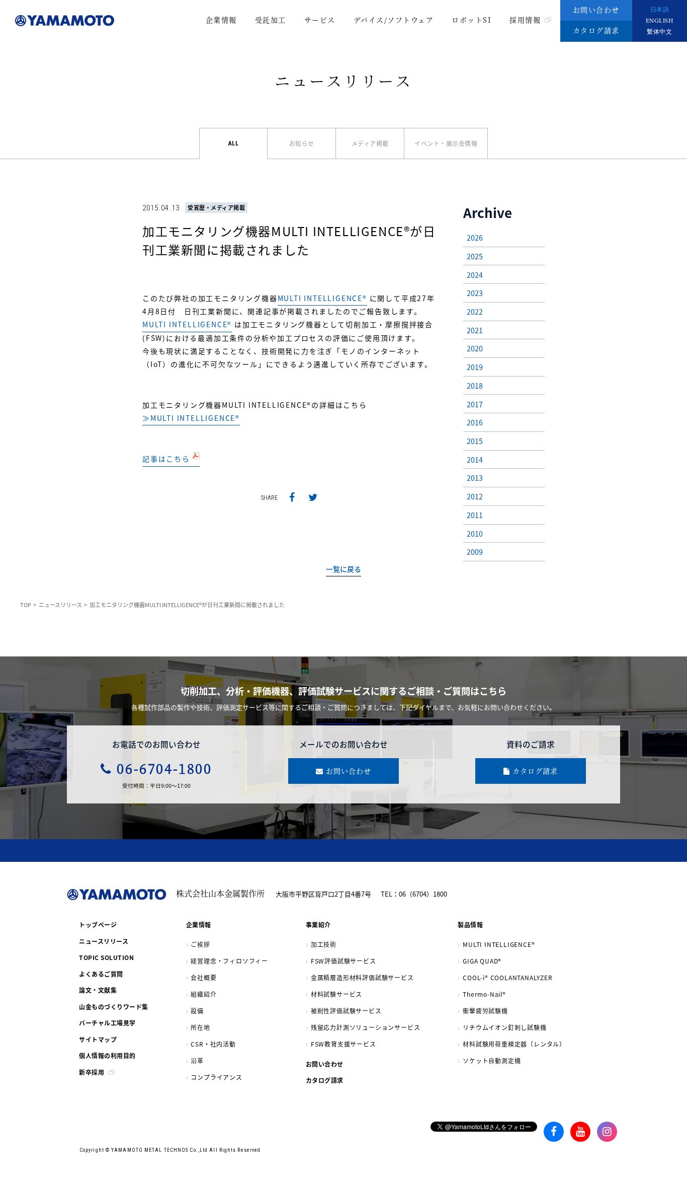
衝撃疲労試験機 (485, 1010)
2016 (475, 422)
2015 (475, 440)
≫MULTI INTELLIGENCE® (191, 418)
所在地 (200, 1027)
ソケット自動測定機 (492, 1060)
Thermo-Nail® (484, 994)
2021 (475, 330)
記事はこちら (167, 459)
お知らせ (301, 143)
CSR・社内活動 (213, 1044)
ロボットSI (471, 20)
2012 (475, 496)
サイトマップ (98, 1039)
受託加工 (270, 20)
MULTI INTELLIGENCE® (322, 298)
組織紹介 (203, 994)
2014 (475, 459)
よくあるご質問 (101, 974)
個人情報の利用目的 (107, 1055)
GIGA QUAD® (482, 960)
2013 (475, 477)
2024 (475, 274)
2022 (475, 311)
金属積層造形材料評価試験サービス (362, 977)
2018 (475, 385)
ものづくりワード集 (113, 1006)
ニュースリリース (60, 605)
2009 (475, 551)
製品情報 (470, 924)
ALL (233, 143)
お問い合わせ (596, 10)
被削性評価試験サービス (346, 1010)
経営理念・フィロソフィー (229, 960)
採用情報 (525, 20)
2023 (475, 292)
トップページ (98, 924)
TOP (25, 605)
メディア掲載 (370, 143)
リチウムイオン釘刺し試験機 (504, 1027)
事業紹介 (318, 924)
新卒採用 (91, 1072)
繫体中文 (659, 32)
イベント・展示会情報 (445, 143)
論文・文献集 (98, 990)
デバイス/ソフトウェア (394, 20)
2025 (475, 256)
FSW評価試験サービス (343, 960)
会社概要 (203, 977)
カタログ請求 (596, 30)
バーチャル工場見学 (107, 1022)
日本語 (659, 10)
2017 (475, 404)
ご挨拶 (200, 944)
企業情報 (221, 20)
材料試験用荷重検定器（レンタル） (514, 1044)
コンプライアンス (216, 1077)
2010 (475, 533)
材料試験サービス (336, 994)
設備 (197, 1010)
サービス (319, 20)
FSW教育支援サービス (343, 1044)
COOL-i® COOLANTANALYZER (507, 977)
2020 (475, 348)
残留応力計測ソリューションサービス (365, 1027)
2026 (475, 237)
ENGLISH (660, 21)
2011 (475, 514)
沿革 (197, 1060)
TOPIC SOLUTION (106, 957)
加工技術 (323, 944)
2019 (475, 366)
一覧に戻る (343, 569)
